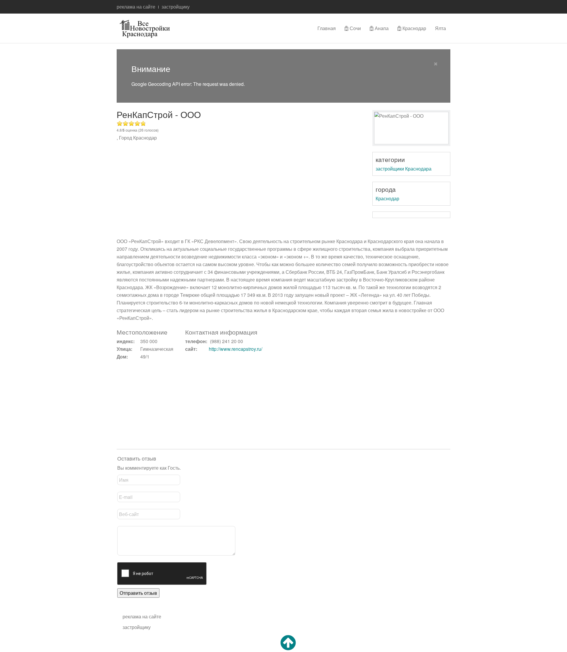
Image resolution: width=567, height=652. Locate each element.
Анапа (381, 28)
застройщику (176, 6)
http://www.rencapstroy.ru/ (235, 348)
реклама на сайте (136, 6)
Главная (326, 28)
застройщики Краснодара (403, 168)
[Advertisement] (241, 190)
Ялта (440, 28)
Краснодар (413, 28)
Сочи (354, 28)
